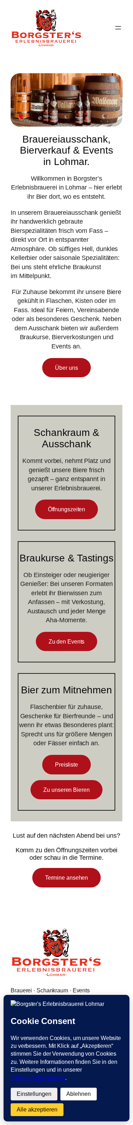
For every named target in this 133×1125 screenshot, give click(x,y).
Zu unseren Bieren (66, 790)
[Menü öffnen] (118, 27)
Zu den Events (67, 641)
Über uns (66, 367)
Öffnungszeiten (66, 509)
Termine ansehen (66, 877)
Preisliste (66, 764)
